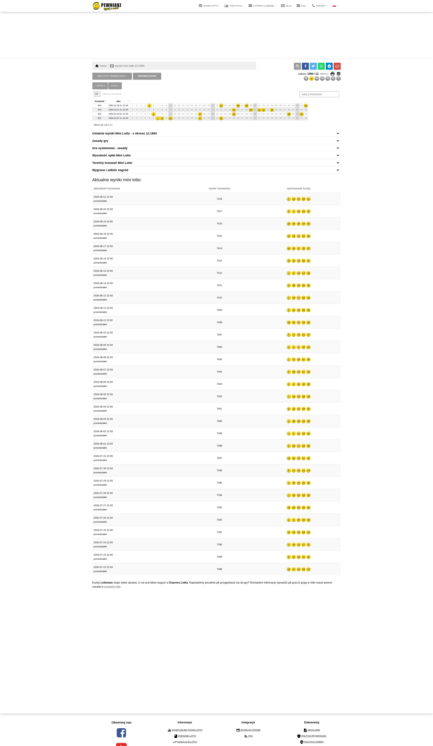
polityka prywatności (311, 736)
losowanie (99, 101)
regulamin (311, 730)
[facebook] (121, 733)
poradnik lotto (112, 586)
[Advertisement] (216, 35)
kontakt (321, 6)
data (118, 101)
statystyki (235, 6)
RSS (248, 736)
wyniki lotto (210, 6)
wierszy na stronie (112, 93)
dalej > (115, 86)
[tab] (216, 133)
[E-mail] (337, 66)
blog (289, 6)
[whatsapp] (321, 66)
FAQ (303, 6)
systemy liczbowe (263, 6)
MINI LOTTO (111, 76)
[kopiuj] (297, 66)
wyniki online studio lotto (184, 730)
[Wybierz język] (335, 6)
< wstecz (100, 86)
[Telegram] (329, 66)
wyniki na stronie (248, 730)
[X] (313, 66)
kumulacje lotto (185, 742)
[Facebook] (305, 66)
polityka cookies (312, 742)
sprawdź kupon (147, 76)
